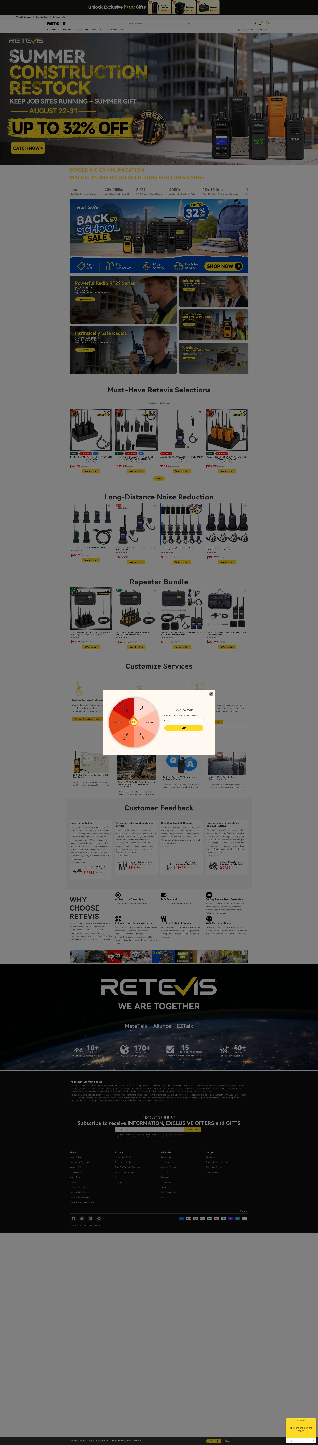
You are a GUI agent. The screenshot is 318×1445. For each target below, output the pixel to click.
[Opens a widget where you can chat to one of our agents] (301, 1430)
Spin (184, 727)
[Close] (211, 694)
